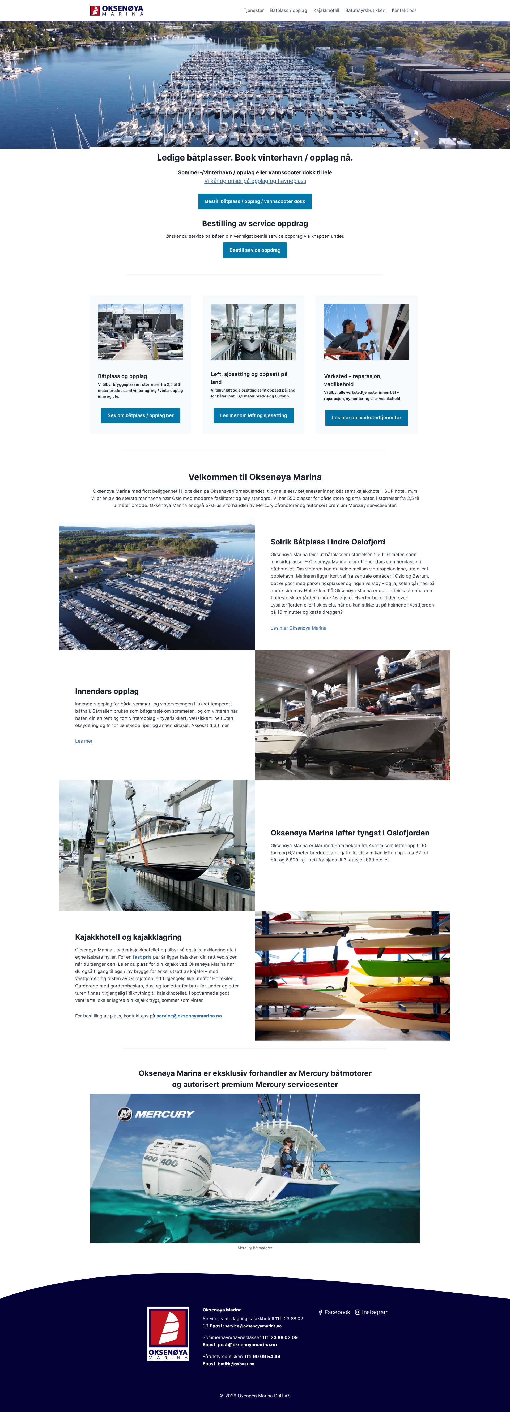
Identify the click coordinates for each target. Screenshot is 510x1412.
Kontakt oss (404, 10)
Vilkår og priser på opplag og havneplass (255, 181)
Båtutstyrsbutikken (365, 10)
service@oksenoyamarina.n (187, 1016)
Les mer (83, 741)
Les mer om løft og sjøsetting (253, 415)
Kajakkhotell (326, 10)
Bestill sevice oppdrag (255, 250)
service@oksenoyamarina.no (253, 1325)
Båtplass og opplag (122, 376)
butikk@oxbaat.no (236, 1363)
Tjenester (254, 10)
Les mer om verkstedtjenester (366, 417)
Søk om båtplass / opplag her (141, 415)
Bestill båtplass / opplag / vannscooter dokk (255, 201)
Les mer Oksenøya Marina (298, 628)
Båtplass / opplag (288, 10)
